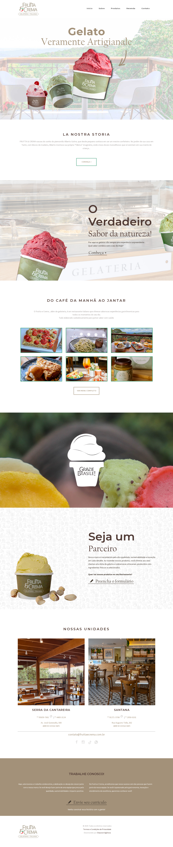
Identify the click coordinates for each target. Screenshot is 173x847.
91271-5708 (113, 717)
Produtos (115, 8)
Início (90, 8)
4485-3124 (60, 717)
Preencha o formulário (114, 581)
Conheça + (87, 162)
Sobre (102, 8)
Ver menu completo (86, 391)
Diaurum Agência (104, 832)
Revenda (131, 8)
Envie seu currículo (89, 802)
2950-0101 (130, 717)
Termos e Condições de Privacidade (97, 829)
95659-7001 (43, 717)
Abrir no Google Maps (51, 726)
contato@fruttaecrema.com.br (86, 734)
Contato (145, 8)
